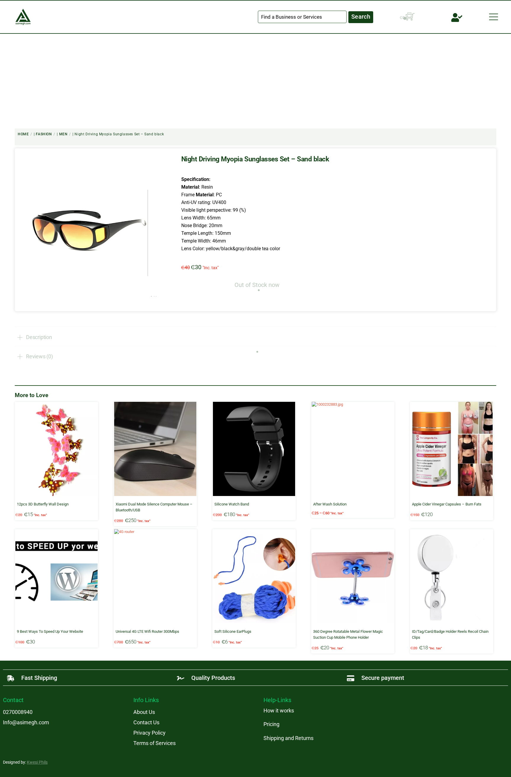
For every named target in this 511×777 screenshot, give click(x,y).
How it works (278, 710)
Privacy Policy (149, 733)
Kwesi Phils (37, 762)
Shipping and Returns (288, 738)
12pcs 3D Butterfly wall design (43, 504)
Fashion (44, 134)
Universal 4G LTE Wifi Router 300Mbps (147, 631)
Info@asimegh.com (26, 722)
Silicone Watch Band (231, 504)
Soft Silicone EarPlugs (232, 631)
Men (63, 134)
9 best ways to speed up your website (50, 631)
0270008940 (18, 712)
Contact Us (146, 722)
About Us (144, 712)
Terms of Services (154, 743)
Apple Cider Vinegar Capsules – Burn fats (446, 504)
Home (23, 134)
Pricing (271, 724)
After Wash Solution (330, 504)
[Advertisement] (255, 78)
